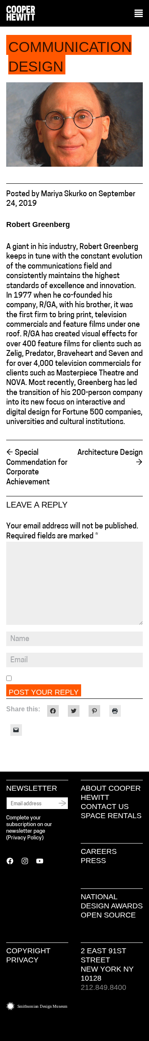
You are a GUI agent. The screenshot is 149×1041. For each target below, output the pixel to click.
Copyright (28, 951)
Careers (99, 851)
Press (93, 860)
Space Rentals (111, 816)
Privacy (22, 960)
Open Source (108, 915)
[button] (139, 13)
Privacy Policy (25, 838)
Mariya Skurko (64, 194)
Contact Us (105, 806)
